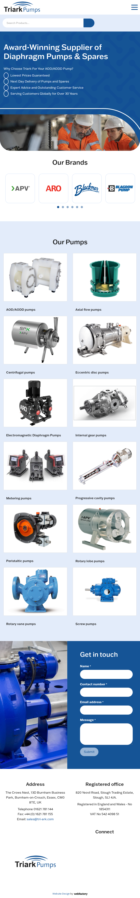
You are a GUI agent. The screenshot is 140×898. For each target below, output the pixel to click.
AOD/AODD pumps (20, 309)
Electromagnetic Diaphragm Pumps (33, 435)
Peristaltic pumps (19, 561)
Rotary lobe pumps (89, 561)
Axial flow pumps (88, 309)
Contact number (93, 684)
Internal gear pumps (90, 435)
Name (85, 666)
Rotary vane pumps (21, 624)
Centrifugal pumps (20, 372)
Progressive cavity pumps (95, 498)
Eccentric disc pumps (92, 372)
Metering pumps (18, 498)
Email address (92, 702)
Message (88, 720)
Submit (89, 752)
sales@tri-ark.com (40, 819)
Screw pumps (85, 624)
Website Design (61, 893)
